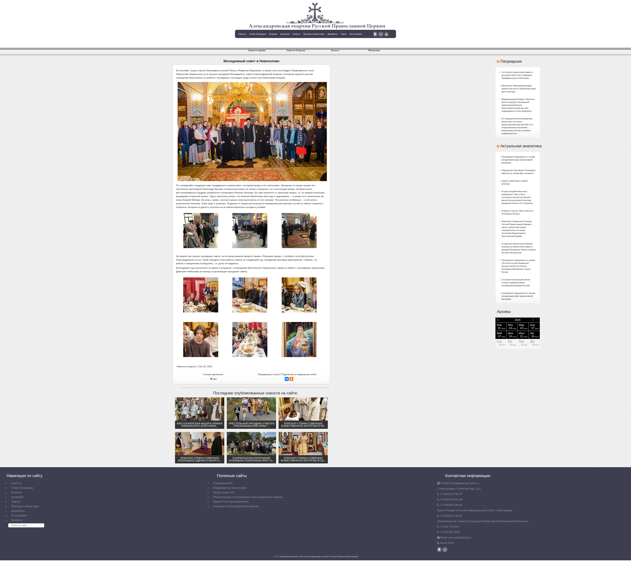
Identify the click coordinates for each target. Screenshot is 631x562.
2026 (518, 320)
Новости (242, 34)
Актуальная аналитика (521, 146)
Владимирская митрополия (230, 487)
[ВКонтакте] (287, 379)
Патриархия (511, 61)
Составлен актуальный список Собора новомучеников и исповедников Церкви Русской (516, 283)
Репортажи (374, 50)
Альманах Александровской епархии (235, 506)
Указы (344, 34)
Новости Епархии (296, 50)
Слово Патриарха (257, 34)
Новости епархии (186, 366)
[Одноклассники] (291, 379)
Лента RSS (447, 543)
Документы (332, 34)
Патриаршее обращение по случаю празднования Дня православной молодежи (518, 160)
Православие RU (223, 492)
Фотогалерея (356, 34)
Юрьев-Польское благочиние (231, 501)
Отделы (296, 34)
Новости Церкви (257, 50)
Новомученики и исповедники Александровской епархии (248, 497)
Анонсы (335, 50)
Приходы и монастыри (313, 34)
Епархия (273, 34)
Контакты (241, 42)
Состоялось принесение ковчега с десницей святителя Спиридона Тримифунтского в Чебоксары (517, 75)
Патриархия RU (223, 483)
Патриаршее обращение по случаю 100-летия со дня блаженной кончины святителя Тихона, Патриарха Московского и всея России (518, 266)
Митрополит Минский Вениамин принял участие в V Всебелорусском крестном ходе (519, 89)
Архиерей (285, 34)
